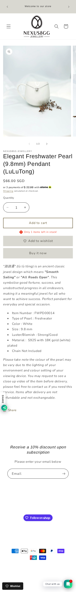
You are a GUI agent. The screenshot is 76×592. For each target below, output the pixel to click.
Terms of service (54, 576)
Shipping (8, 190)
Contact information (28, 576)
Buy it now (38, 253)
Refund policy (55, 569)
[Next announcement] (69, 7)
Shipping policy (40, 582)
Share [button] (12, 410)
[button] (8, 26)
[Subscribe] (63, 474)
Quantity (8, 198)
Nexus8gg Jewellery (36, 564)
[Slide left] (29, 144)
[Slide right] (47, 144)
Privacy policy (34, 569)
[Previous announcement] (7, 7)
